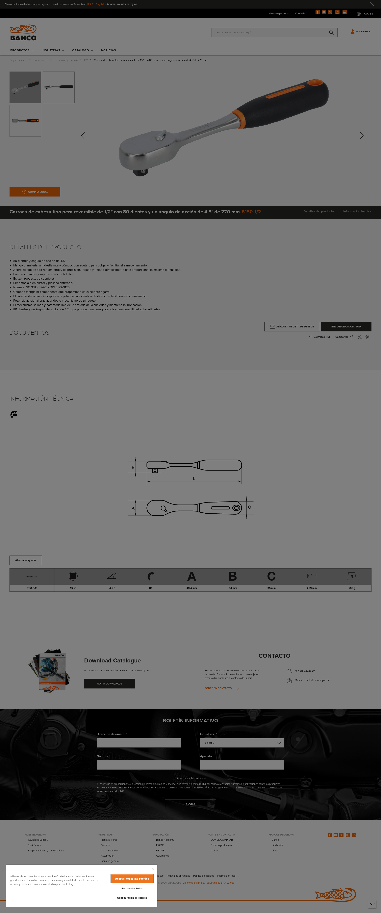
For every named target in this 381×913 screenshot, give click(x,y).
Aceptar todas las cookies (132, 878)
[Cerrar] (153, 869)
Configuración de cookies (132, 898)
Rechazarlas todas (132, 888)
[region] (81, 886)
